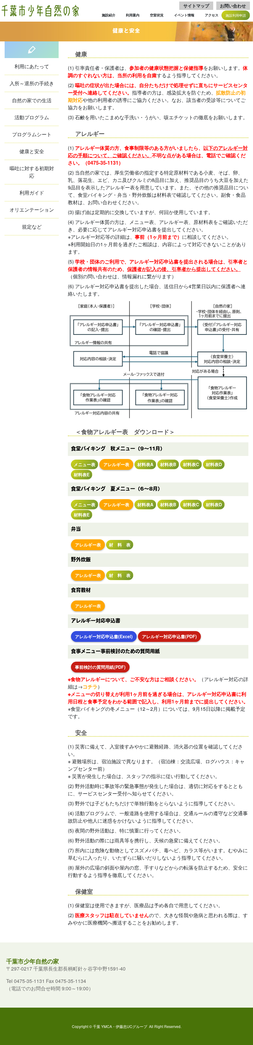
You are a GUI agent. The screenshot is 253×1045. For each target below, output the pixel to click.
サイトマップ (196, 6)
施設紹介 (108, 14)
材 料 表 (120, 544)
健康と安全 (31, 151)
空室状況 (157, 14)
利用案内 (132, 14)
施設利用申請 (236, 15)
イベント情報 (184, 14)
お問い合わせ (233, 6)
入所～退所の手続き (32, 83)
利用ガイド (31, 192)
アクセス (211, 14)
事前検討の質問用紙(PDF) (100, 667)
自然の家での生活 (32, 100)
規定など (32, 226)
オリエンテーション (32, 209)
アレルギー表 (116, 464)
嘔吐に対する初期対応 (32, 172)
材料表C (191, 464)
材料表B (168, 464)
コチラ (90, 686)
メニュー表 (84, 464)
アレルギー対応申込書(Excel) (104, 636)
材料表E (81, 474)
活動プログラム (32, 117)
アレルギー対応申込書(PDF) (169, 636)
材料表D (214, 464)
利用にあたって (32, 66)
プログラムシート (32, 134)
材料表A (145, 464)
